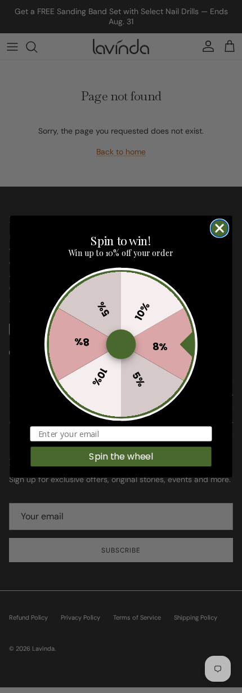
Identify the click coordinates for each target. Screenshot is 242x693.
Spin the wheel (121, 456)
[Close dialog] (219, 228)
